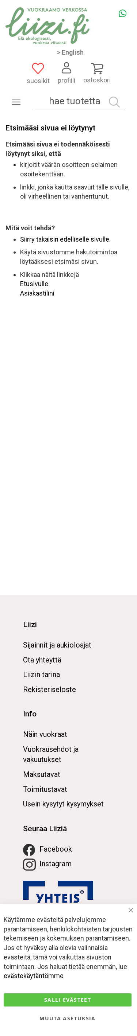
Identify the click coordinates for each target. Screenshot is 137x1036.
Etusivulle (34, 284)
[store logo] (47, 25)
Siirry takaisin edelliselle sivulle (64, 239)
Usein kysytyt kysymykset (63, 804)
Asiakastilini (37, 293)
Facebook (55, 849)
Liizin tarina (41, 674)
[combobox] (79, 101)
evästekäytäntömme (34, 976)
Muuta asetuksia (67, 1018)
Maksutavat (41, 774)
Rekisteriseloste (49, 689)
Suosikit (38, 81)
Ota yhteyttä (42, 660)
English (73, 52)
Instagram (55, 863)
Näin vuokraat (45, 734)
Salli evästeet (67, 999)
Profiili (66, 80)
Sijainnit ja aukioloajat (57, 645)
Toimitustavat (45, 789)
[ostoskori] (97, 68)
